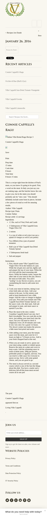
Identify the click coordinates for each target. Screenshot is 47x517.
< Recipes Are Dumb (13, 33)
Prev (40, 36)
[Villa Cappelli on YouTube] (20, 500)
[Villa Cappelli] (23, 10)
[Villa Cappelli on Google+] (16, 500)
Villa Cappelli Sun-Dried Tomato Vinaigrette (22, 90)
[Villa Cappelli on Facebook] (12, 500)
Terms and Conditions (12, 466)
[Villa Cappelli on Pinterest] (25, 500)
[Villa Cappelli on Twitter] (7, 500)
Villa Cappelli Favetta (13, 99)
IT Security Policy (11, 481)
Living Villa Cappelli (13, 408)
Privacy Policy (10, 458)
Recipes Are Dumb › (11, 50)
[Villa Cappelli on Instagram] (29, 500)
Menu (34, 23)
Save (7, 152)
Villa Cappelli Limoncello (15, 108)
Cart (39, 23)
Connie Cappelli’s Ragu (14, 72)
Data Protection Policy (13, 473)
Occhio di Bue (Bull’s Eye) (15, 81)
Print (7, 158)
